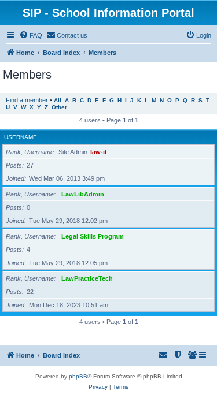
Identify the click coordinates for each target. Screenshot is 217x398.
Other (59, 107)
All (57, 100)
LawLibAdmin (82, 194)
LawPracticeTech (87, 278)
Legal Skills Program (92, 236)
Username (20, 137)
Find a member (27, 99)
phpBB (78, 376)
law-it (98, 151)
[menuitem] (30, 35)
